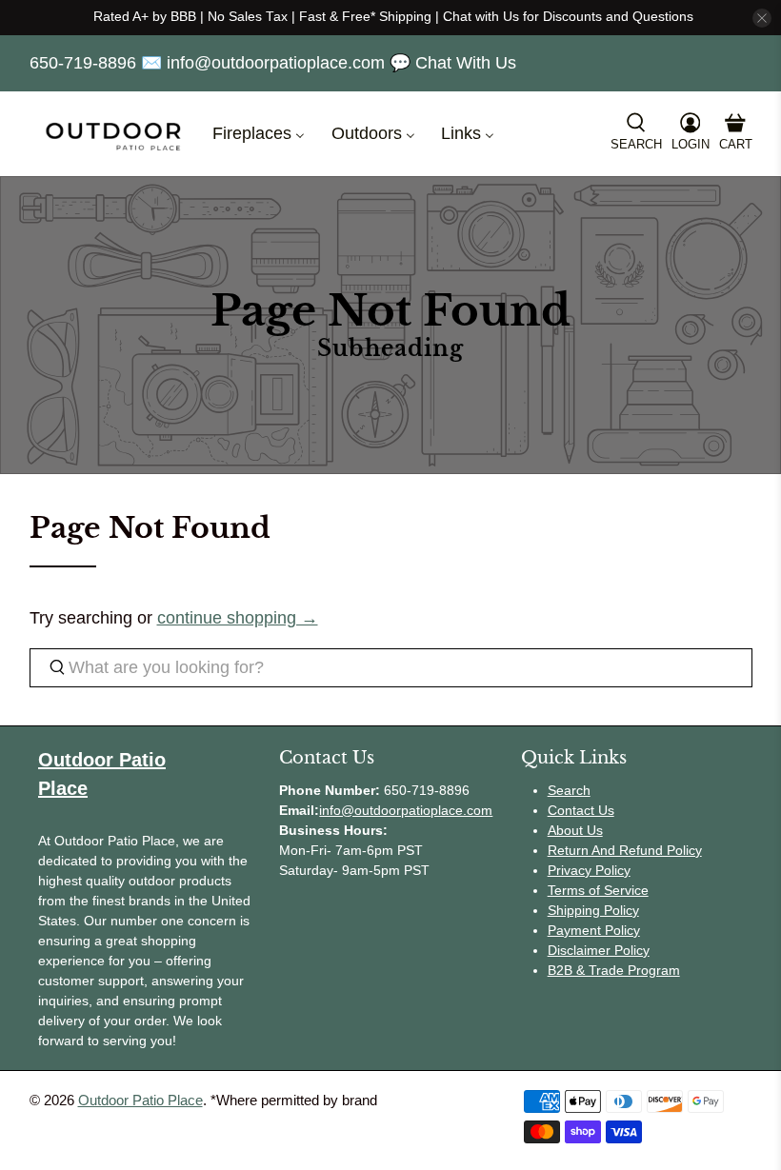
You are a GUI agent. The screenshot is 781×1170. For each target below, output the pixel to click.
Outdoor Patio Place (140, 1100)
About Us (575, 830)
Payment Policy (594, 930)
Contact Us (581, 810)
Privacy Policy (589, 870)
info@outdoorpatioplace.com (405, 810)
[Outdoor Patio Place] (113, 134)
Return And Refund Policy (625, 850)
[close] (761, 18)
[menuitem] (257, 134)
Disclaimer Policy (599, 950)
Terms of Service (598, 890)
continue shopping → (237, 617)
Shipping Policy (593, 910)
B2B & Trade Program (614, 970)
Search (569, 790)
